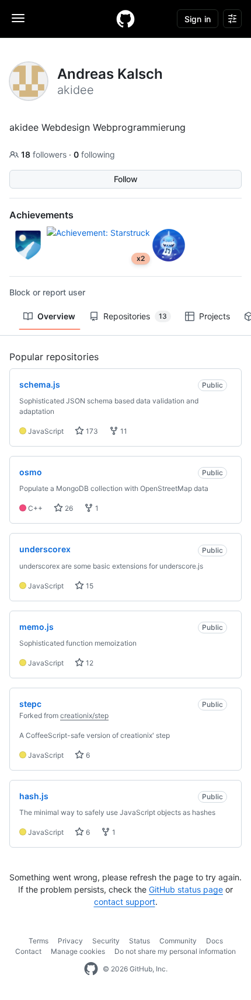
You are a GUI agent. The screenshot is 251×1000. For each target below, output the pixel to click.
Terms (38, 940)
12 (88, 662)
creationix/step (84, 715)
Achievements (41, 215)
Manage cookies (78, 951)
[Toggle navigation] (18, 18)
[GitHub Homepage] (91, 969)
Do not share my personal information (175, 951)
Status (139, 940)
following (94, 154)
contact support (124, 902)
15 (88, 585)
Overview (56, 316)
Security (106, 940)
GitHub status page (186, 889)
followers (45, 154)
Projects (214, 316)
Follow (126, 179)
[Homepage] (125, 18)
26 (68, 508)
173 (91, 431)
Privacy (70, 940)
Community (178, 940)
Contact (28, 951)
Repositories (135, 316)
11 (122, 431)
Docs (214, 940)
